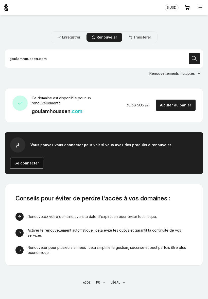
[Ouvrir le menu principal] (200, 7)
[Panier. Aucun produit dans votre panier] (187, 7)
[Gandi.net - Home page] (6, 7)
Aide (87, 282)
